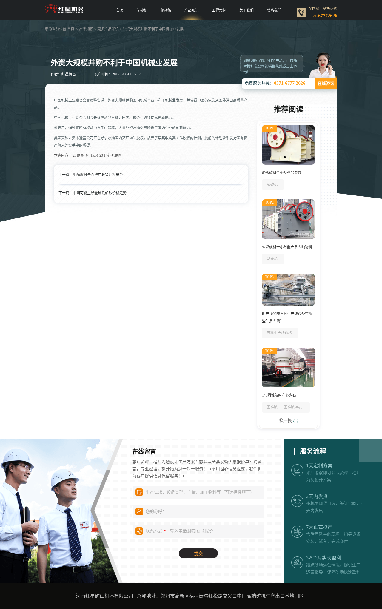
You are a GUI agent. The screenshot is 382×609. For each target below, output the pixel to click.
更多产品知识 (108, 29)
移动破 (166, 10)
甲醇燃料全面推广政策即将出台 (98, 175)
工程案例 (219, 10)
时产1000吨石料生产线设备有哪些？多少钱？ (287, 317)
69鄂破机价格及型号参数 (281, 173)
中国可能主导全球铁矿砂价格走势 (100, 193)
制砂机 (142, 10)
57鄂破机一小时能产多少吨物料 (287, 247)
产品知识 (191, 10)
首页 (120, 10)
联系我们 (274, 10)
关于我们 (246, 10)
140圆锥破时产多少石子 (281, 395)
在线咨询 (326, 83)
